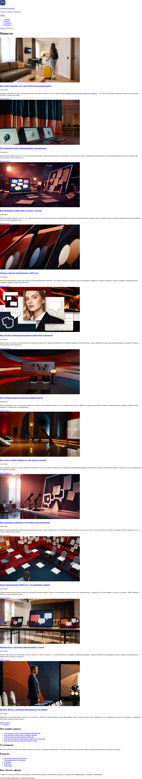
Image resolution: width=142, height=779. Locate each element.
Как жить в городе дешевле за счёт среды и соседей (23, 460)
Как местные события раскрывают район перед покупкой (26, 335)
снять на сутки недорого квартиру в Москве (81, 93)
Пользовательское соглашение (15, 760)
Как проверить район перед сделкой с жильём (21, 210)
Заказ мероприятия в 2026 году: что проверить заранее (25, 585)
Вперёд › (7, 724)
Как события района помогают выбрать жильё (21, 398)
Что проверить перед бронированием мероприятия (23, 148)
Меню (2, 15)
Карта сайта (8, 766)
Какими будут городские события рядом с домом (22, 647)
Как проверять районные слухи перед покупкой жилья (25, 522)
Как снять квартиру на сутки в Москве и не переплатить (25, 86)
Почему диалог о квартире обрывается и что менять (24, 709)
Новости (7, 21)
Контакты (7, 25)
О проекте (7, 23)
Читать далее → (5, 99)
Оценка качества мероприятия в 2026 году (19, 273)
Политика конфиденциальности (15, 758)
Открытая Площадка (7, 8)
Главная (7, 19)
